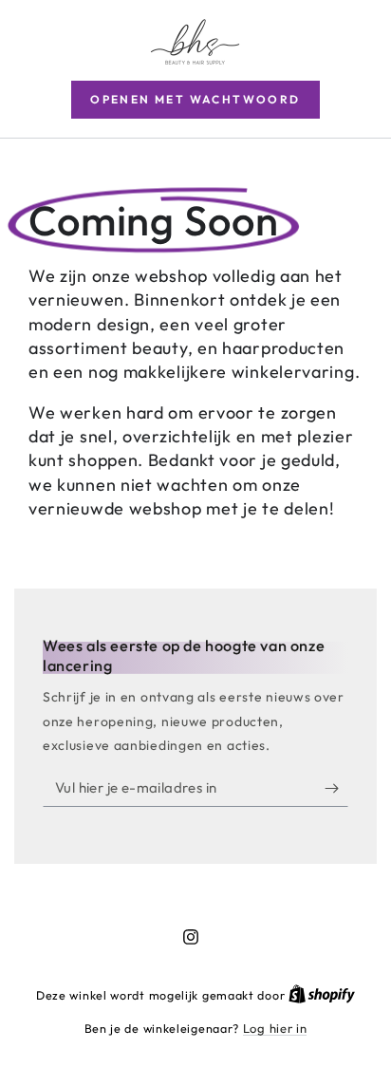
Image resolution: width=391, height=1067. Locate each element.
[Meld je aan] (336, 788)
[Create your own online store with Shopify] (322, 994)
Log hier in (275, 1028)
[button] (195, 100)
